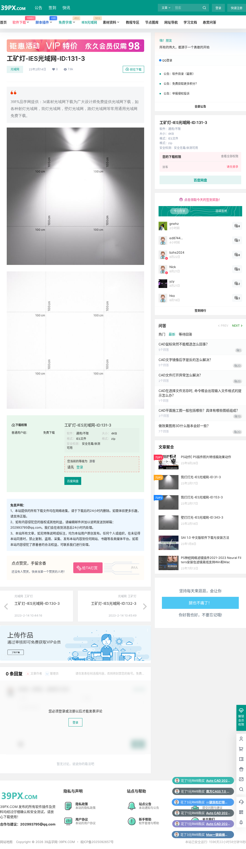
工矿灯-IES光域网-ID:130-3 (37, 603)
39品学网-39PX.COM (59, 842)
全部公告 (200, 106)
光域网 (15, 69)
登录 (218, 8)
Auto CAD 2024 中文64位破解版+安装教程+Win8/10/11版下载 (218, 791)
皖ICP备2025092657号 (97, 842)
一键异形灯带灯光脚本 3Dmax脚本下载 (218, 780)
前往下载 (135, 69)
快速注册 (236, 8)
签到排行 (200, 310)
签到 (52, 7)
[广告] (75, 41)
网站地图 (6, 842)
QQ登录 (167, 60)
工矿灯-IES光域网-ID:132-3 (113, 603)
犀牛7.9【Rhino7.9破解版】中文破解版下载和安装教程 (218, 824)
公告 (38, 7)
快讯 (66, 7)
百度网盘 (73, 481)
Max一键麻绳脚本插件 (218, 813)
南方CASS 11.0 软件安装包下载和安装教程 (218, 835)
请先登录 (232, 166)
